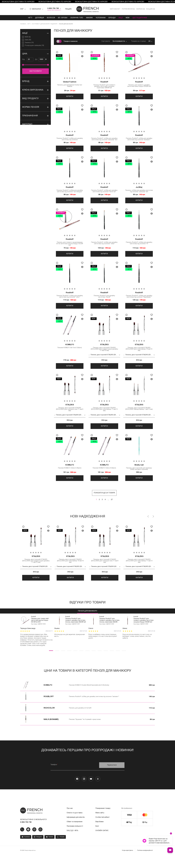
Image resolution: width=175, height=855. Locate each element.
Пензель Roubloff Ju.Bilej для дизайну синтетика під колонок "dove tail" (104, 189)
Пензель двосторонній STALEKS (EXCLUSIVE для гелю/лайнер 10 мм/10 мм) (139, 347)
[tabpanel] (36, 631)
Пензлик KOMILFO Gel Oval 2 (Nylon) (69, 346)
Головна (23, 23)
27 (112, 499)
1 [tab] (51, 650)
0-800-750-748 (53, 8)
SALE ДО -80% (72, 830)
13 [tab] (124, 650)
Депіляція (39, 18)
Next (153, 516)
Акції (120, 18)
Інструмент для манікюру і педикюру (44, 23)
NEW (127, 18)
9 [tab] (100, 650)
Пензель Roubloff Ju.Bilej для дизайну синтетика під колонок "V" (139, 241)
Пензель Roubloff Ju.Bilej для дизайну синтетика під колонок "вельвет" (139, 137)
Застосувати (35, 71)
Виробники (99, 821)
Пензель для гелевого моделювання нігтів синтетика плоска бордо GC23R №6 (69, 242)
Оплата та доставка (74, 813)
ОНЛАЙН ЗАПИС (101, 830)
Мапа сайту (99, 813)
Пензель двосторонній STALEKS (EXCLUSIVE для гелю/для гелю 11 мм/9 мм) (69, 407)
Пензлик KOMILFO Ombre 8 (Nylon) (104, 466)
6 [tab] (81, 650)
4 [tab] (69, 650)
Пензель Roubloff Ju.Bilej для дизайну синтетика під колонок (70, 137)
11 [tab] (112, 650)
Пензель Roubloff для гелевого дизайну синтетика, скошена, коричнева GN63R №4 (104, 84)
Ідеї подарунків (139, 18)
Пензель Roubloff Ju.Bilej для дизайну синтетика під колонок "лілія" (104, 241)
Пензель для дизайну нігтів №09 (80, 708)
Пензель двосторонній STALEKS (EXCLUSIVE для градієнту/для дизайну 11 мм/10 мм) (104, 347)
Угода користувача (127, 850)
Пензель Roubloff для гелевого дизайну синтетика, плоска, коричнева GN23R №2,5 (109, 620)
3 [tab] (63, 650)
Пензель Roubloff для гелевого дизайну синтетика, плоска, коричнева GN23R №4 (75, 620)
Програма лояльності (75, 826)
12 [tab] (118, 650)
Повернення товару (102, 808)
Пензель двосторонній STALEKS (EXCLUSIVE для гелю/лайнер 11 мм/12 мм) (104, 407)
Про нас (70, 808)
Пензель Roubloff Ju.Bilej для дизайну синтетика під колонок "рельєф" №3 (104, 137)
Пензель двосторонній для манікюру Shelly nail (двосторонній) (139, 467)
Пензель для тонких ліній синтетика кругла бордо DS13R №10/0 (40, 620)
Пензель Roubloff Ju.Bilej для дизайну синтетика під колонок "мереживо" (139, 295)
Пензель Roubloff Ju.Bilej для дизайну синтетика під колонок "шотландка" (70, 189)
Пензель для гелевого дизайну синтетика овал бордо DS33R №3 (139, 84)
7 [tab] (87, 650)
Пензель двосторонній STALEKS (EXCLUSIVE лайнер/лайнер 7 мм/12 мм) (139, 407)
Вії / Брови (62, 18)
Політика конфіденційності (145, 850)
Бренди (111, 18)
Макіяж (89, 18)
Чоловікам (100, 18)
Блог (97, 826)
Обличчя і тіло (76, 18)
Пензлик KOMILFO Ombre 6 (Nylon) (69, 466)
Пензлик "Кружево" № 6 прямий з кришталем (85, 719)
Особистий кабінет (102, 817)
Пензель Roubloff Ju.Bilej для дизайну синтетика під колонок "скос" (70, 295)
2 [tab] (57, 650)
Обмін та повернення (74, 821)
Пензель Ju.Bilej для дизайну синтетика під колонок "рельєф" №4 (139, 189)
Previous (148, 516)
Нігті (30, 18)
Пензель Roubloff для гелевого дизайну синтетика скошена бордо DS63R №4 (143, 620)
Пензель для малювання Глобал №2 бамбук (69, 84)
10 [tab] (106, 650)
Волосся (51, 18)
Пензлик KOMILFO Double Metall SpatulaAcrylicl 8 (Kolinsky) (89, 685)
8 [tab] (94, 650)
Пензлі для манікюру (87, 611)
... (108, 499)
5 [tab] (75, 650)
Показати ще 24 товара (104, 493)
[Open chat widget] (170, 850)
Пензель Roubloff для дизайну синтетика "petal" (104, 295)
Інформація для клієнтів (76, 817)
